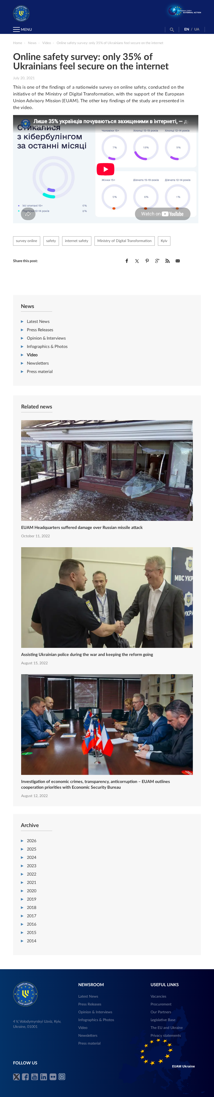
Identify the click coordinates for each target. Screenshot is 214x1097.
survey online (26, 241)
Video (32, 355)
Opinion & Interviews (46, 338)
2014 (31, 941)
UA (196, 29)
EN (186, 29)
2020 (31, 891)
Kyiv (164, 241)
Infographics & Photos (47, 347)
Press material (40, 372)
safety (51, 241)
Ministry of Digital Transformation (124, 241)
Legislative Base (163, 1020)
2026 (31, 841)
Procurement (161, 1004)
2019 (31, 899)
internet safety (76, 241)
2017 (31, 916)
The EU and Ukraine (167, 1028)
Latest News (38, 322)
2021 (31, 883)
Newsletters (38, 363)
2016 (31, 924)
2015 (31, 933)
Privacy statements (166, 1036)
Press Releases (40, 330)
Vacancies (158, 996)
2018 (31, 908)
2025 (31, 849)
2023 (31, 866)
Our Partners (161, 1012)
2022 (31, 874)
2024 (31, 857)
